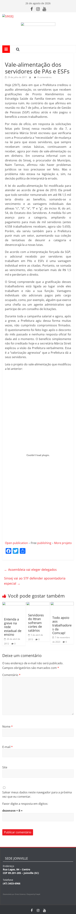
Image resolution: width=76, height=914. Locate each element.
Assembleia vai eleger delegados (30, 569)
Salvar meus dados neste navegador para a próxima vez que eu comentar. (37, 794)
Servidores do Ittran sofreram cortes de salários (36, 623)
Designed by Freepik (33, 894)
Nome (7, 726)
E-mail (7, 747)
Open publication (16, 543)
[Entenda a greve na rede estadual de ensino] (13, 604)
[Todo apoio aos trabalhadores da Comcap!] (62, 604)
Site (4, 767)
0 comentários (44, 77)
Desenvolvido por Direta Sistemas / (15, 894)
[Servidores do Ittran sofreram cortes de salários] (37, 604)
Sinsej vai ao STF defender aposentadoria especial (34, 581)
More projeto (63, 543)
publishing (44, 543)
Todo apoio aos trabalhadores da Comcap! (62, 625)
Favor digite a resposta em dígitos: (25, 804)
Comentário (11, 675)
